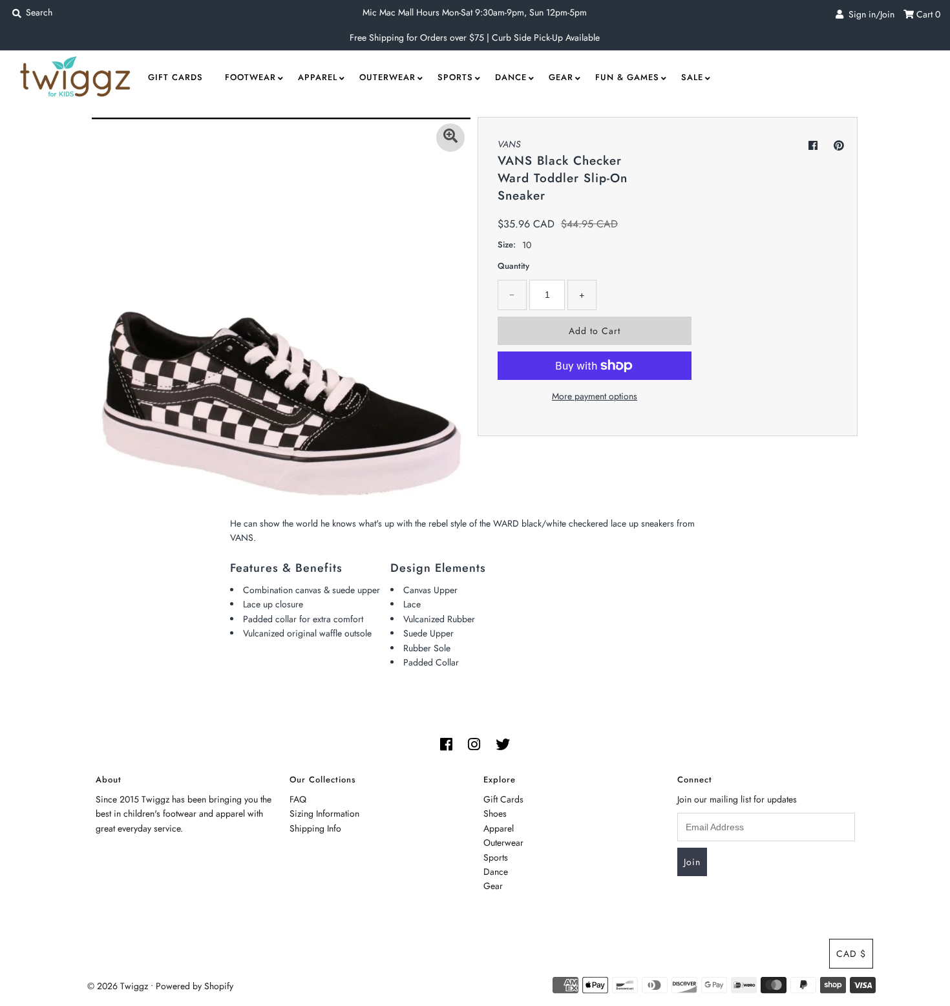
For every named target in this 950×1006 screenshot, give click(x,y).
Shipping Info (315, 828)
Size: (507, 244)
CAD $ (851, 953)
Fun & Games (627, 77)
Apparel (317, 77)
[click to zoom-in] (450, 137)
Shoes (495, 813)
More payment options (594, 396)
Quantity (513, 266)
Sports (455, 77)
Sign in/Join (868, 14)
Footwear (250, 77)
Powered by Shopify (194, 986)
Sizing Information (324, 813)
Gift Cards (175, 77)
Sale (692, 77)
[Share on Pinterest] (839, 145)
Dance (511, 77)
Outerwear (387, 77)
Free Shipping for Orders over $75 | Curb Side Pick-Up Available (475, 37)
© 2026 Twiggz (117, 986)
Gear (561, 77)
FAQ (298, 799)
